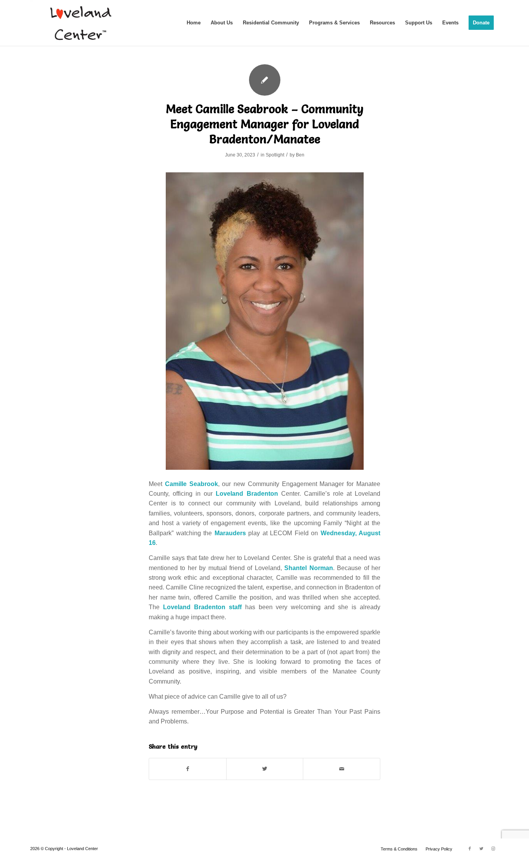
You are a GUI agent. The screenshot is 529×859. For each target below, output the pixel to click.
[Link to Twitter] (481, 848)
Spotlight (275, 155)
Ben (300, 155)
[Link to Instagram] (493, 848)
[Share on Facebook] (187, 769)
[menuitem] (194, 23)
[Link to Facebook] (470, 848)
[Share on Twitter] (265, 769)
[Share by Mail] (341, 769)
